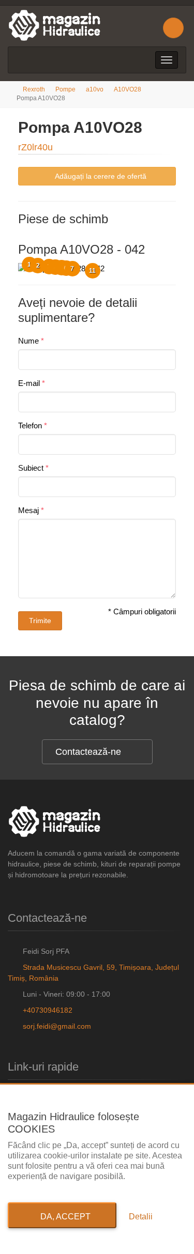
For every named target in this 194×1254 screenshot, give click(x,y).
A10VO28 (127, 89)
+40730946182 (47, 1010)
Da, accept (62, 1216)
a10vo (94, 89)
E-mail (29, 383)
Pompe (65, 89)
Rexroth (34, 89)
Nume (28, 340)
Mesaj (28, 510)
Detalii (141, 1216)
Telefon (30, 425)
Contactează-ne (88, 752)
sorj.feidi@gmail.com (57, 1026)
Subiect (30, 467)
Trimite (40, 620)
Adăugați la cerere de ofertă (99, 176)
